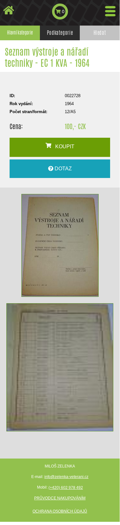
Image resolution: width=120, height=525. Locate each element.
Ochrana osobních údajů (60, 511)
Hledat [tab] (100, 32)
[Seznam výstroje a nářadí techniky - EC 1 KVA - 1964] (59, 245)
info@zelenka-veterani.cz (66, 477)
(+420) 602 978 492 (66, 487)
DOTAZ (62, 168)
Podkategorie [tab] (60, 32)
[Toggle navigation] (110, 11)
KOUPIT (62, 146)
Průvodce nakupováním (60, 498)
